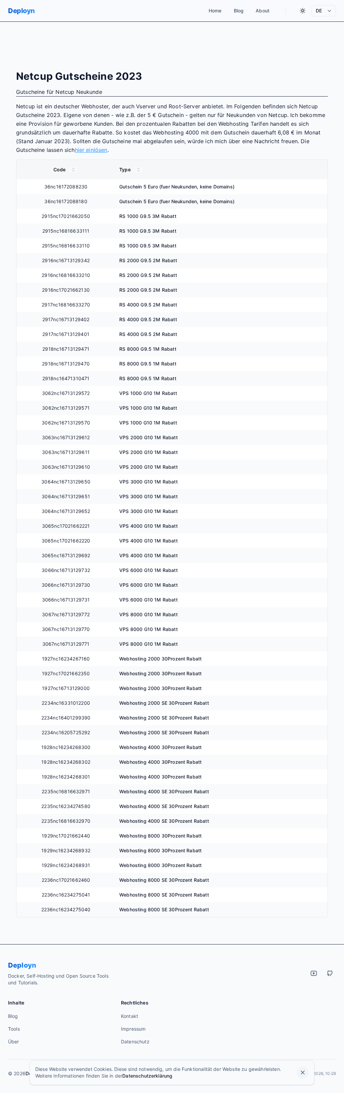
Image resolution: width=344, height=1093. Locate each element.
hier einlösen (91, 150)
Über (13, 1041)
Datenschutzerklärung (147, 1076)
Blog (239, 10)
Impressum (133, 1029)
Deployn (21, 11)
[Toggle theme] (303, 11)
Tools (14, 1029)
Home (215, 10)
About (262, 10)
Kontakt (129, 1016)
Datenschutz (135, 1041)
